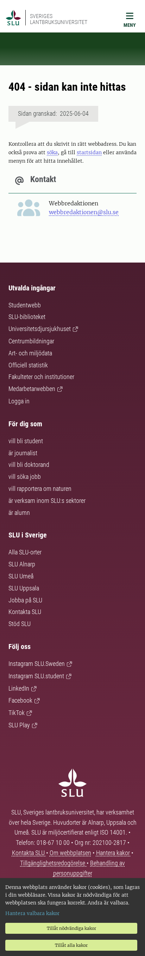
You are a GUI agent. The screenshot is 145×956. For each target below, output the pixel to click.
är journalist (22, 453)
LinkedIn (18, 688)
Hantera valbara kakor (32, 913)
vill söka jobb (24, 476)
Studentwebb (24, 305)
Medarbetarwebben (31, 388)
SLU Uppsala (23, 588)
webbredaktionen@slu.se (84, 212)
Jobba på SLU (25, 600)
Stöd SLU (19, 623)
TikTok (16, 712)
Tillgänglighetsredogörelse (53, 863)
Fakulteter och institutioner (41, 376)
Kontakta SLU (24, 611)
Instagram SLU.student (36, 676)
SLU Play (19, 725)
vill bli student (25, 441)
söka (52, 152)
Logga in (19, 401)
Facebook (20, 700)
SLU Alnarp (21, 564)
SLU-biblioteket (26, 316)
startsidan (89, 152)
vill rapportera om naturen (39, 488)
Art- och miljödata (30, 353)
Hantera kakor (113, 852)
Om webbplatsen (70, 852)
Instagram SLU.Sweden (36, 663)
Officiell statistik (28, 365)
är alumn (19, 512)
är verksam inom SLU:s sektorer (47, 500)
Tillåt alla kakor (71, 945)
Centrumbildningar (31, 341)
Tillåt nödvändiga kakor (71, 928)
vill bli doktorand (28, 464)
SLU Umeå (20, 576)
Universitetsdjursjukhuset (39, 328)
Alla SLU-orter (25, 552)
